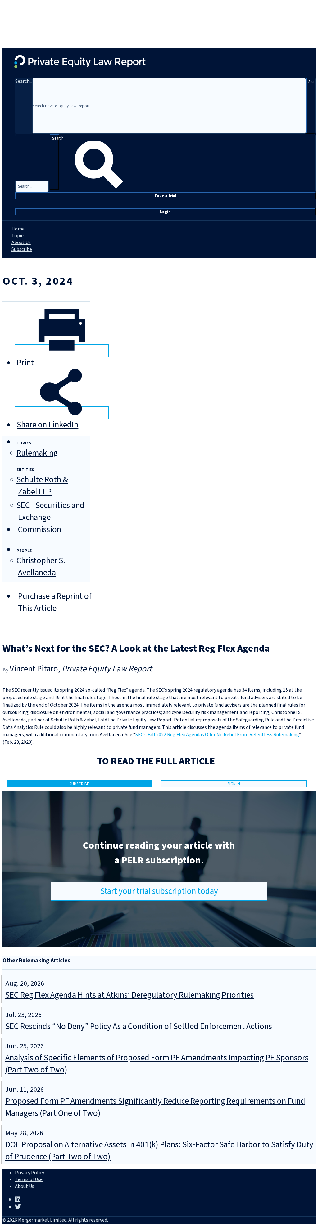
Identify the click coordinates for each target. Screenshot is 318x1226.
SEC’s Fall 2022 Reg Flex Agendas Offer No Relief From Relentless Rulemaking (217, 734)
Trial (165, 196)
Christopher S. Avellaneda (40, 567)
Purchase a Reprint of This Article (55, 602)
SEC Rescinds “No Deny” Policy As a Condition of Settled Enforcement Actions (138, 1026)
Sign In (233, 784)
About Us (21, 242)
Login (165, 212)
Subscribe (21, 249)
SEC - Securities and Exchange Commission (50, 517)
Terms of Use (29, 1179)
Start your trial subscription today (159, 891)
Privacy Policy (29, 1172)
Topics (18, 235)
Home (18, 228)
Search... (23, 81)
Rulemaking (37, 453)
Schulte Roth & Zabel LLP (42, 486)
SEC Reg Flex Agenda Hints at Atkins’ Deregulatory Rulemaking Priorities (129, 995)
